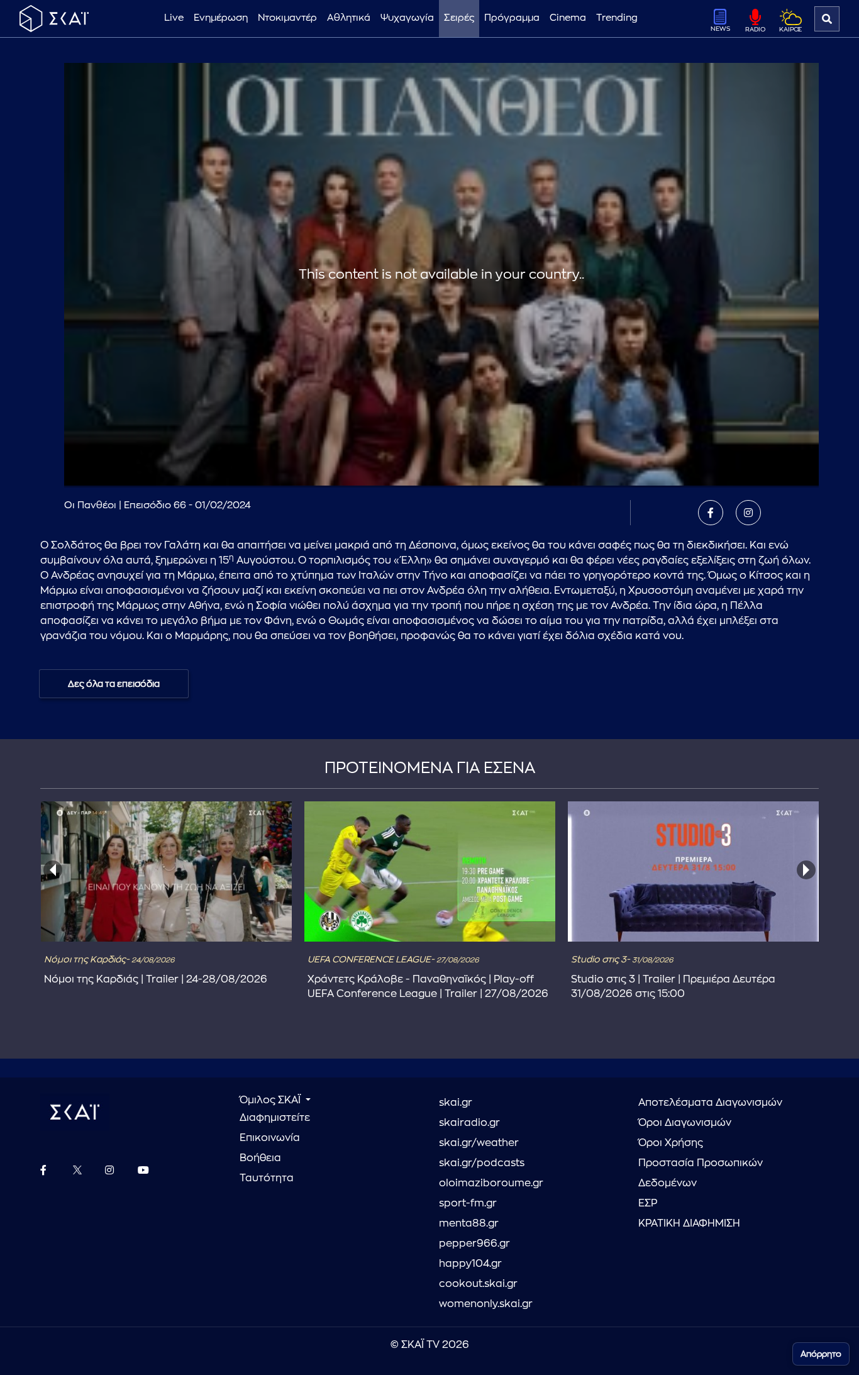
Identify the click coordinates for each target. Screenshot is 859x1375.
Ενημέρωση (221, 18)
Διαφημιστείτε (275, 1118)
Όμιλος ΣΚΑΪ (271, 1100)
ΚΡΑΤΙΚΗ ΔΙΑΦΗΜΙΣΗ (689, 1223)
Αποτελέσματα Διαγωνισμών (710, 1103)
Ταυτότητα (267, 1178)
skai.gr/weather (479, 1143)
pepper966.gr (474, 1244)
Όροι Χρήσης (670, 1143)
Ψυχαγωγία (407, 18)
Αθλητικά (348, 18)
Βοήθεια (260, 1158)
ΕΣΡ (647, 1203)
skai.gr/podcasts (481, 1163)
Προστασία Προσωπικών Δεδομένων (700, 1173)
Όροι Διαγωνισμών (684, 1123)
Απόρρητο (821, 1354)
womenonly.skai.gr (486, 1304)
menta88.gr (469, 1223)
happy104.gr (470, 1264)
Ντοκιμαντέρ (287, 18)
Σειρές (459, 18)
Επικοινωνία (270, 1138)
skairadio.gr (469, 1123)
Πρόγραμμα (512, 18)
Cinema (568, 18)
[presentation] (52, 869)
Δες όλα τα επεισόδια (114, 683)
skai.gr (455, 1103)
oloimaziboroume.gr (491, 1183)
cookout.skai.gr (478, 1284)
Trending (617, 18)
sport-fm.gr (468, 1203)
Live (174, 18)
